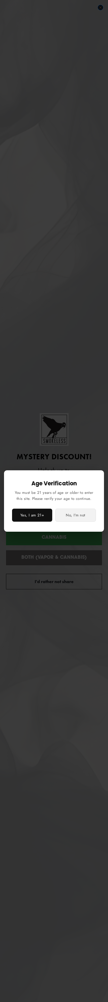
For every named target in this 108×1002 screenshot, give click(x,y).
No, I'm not (75, 515)
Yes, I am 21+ (32, 515)
